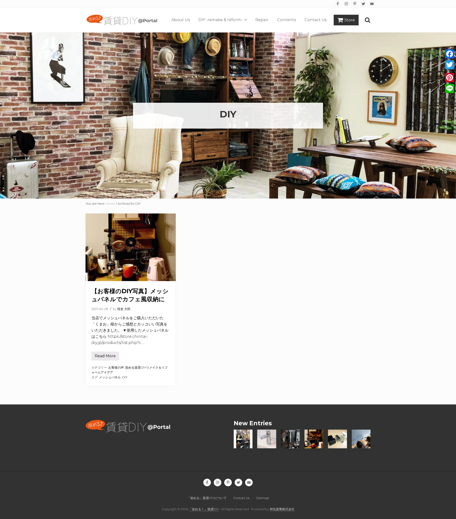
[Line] (449, 88)
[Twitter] (449, 64)
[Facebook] (449, 53)
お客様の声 (116, 367)
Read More (105, 357)
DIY (125, 377)
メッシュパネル (110, 377)
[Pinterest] (449, 77)
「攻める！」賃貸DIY (204, 509)
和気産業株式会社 (282, 509)
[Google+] (449, 71)
